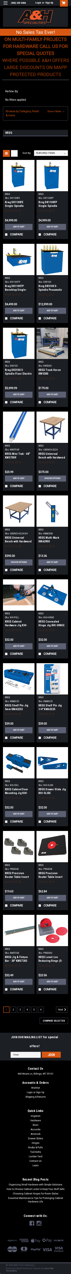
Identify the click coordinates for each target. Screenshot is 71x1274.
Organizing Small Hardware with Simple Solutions (35, 1184)
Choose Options (52, 478)
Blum (35, 1125)
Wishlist (35, 1087)
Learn (36, 1165)
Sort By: (26, 153)
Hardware (35, 1120)
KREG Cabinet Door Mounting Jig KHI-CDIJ (16, 793)
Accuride (35, 1129)
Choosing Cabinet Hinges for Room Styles (35, 1193)
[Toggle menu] (5, 5)
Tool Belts (35, 1152)
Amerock (35, 1134)
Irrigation (35, 1116)
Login (38, 2)
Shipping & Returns (35, 1096)
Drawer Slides (35, 1138)
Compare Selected (54, 1020)
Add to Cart (18, 227)
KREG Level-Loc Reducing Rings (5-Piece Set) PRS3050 (50, 961)
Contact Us (35, 1161)
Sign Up (49, 2)
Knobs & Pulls (35, 1147)
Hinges (35, 1143)
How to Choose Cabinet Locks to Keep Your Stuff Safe (35, 1189)
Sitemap (29, 1265)
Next (61, 1009)
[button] (35, 113)
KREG (7, 194)
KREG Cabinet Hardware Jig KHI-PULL (16, 625)
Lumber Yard (35, 1156)
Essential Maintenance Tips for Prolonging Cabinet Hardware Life (35, 1200)
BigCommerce (24, 1268)
